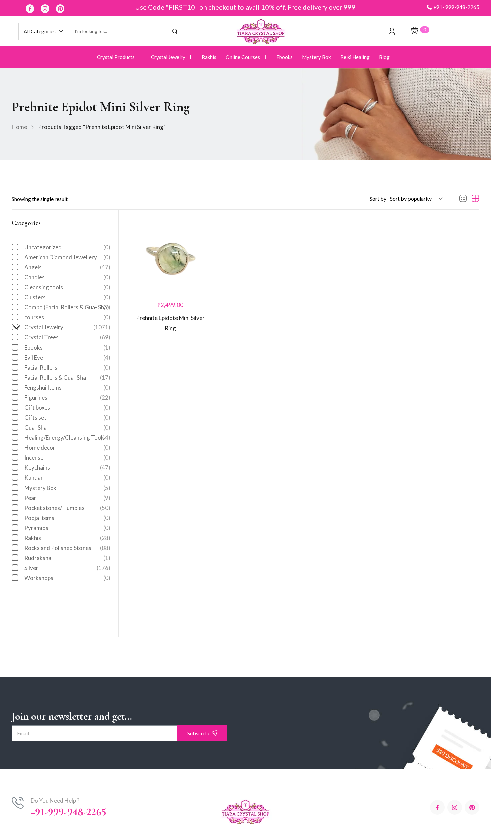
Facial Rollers (67, 367)
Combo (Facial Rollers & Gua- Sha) (67, 307)
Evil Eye (67, 357)
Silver (67, 567)
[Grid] (475, 199)
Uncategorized (67, 247)
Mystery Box (67, 487)
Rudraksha (67, 557)
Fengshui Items (67, 387)
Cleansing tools (67, 287)
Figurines (67, 397)
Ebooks (67, 347)
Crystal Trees (67, 337)
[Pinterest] (60, 8)
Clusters (67, 297)
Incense (67, 457)
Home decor (67, 447)
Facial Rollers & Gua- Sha (67, 377)
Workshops (67, 577)
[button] (453, 7)
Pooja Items (67, 517)
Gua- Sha (67, 427)
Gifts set (67, 417)
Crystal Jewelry (64, 327)
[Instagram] (45, 8)
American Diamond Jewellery (67, 257)
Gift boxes (67, 407)
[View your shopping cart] (414, 31)
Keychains (67, 467)
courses (67, 317)
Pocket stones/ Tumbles (67, 507)
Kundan (67, 477)
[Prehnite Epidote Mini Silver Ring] (170, 256)
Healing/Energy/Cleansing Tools (67, 437)
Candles (67, 277)
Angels (67, 267)
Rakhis (67, 537)
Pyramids (67, 527)
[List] (463, 199)
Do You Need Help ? (55, 800)
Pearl (67, 497)
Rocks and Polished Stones (67, 547)
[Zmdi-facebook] (30, 8)
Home (19, 126)
